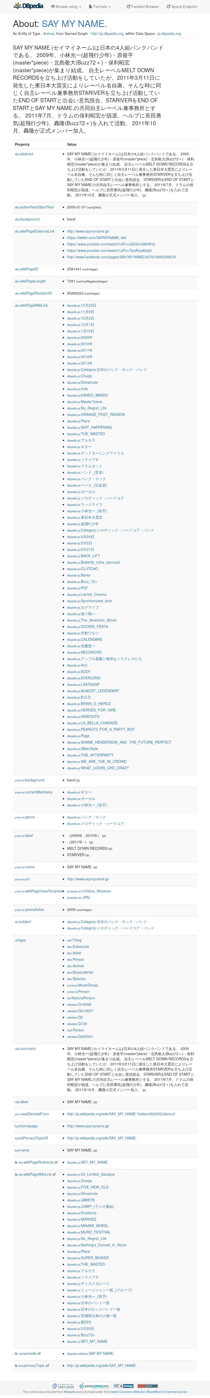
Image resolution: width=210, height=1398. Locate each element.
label (24, 835)
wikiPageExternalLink (35, 231)
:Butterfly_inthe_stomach (93, 562)
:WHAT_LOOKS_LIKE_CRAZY (98, 767)
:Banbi (78, 575)
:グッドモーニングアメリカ (95, 452)
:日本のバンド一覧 (88, 1302)
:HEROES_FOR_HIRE (91, 709)
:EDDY (78, 671)
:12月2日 (80, 318)
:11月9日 (80, 311)
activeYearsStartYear (34, 206)
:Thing (74, 940)
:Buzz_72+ (82, 581)
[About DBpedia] (28, 6)
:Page (78, 735)
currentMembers (33, 791)
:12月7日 (80, 324)
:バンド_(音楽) (85, 472)
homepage (26, 1125)
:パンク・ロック (86, 478)
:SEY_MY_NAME (87, 1162)
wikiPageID (26, 268)
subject (23, 921)
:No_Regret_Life (87, 407)
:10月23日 (81, 305)
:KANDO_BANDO (87, 395)
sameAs (27, 1353)
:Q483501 (80, 1036)
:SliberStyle (82, 748)
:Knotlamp (81, 1212)
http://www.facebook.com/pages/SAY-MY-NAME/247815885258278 (121, 256)
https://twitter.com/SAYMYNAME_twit (96, 237)
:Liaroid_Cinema (87, 594)
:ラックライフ (84, 504)
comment (25, 1048)
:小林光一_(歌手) (87, 510)
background (27, 219)
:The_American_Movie (92, 620)
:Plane (78, 420)
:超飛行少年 (83, 523)
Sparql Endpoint (183, 6)
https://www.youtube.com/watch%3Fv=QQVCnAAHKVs (111, 243)
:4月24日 (80, 536)
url (22, 878)
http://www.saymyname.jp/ (88, 231)
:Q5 (75, 1017)
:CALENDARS (84, 639)
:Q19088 (79, 1004)
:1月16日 (80, 330)
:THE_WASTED (86, 433)
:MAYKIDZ (82, 1219)
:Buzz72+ (81, 1334)
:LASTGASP (83, 684)
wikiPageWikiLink (31, 305)
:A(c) (77, 665)
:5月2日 (79, 542)
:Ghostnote (82, 382)
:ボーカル (81, 491)
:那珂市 (79, 1321)
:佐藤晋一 (81, 645)
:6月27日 (80, 549)
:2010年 (80, 343)
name (25, 866)
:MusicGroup (82, 985)
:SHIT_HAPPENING (89, 427)
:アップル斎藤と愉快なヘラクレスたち (104, 658)
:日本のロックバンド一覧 (93, 1309)
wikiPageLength (30, 281)
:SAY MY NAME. (90, 1353)
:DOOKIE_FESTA (87, 626)
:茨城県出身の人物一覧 (92, 1315)
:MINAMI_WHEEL (88, 1225)
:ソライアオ (83, 459)
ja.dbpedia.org (169, 33)
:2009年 (80, 337)
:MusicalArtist (80, 972)
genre (25, 816)
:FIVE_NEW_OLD (88, 1187)
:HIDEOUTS (83, 716)
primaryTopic (31, 1365)
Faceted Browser (144, 6)
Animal (48, 33)
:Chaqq (79, 375)
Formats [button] (100, 6)
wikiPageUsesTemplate (39, 890)
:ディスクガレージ (88, 1283)
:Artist (74, 952)
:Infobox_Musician (89, 890)
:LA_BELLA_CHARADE (92, 722)
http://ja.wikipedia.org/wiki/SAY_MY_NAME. (102, 1137)
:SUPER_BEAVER (88, 1257)
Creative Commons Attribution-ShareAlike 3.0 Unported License (147, 1392)
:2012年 (80, 356)
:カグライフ (83, 607)
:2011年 (80, 350)
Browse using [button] (67, 6)
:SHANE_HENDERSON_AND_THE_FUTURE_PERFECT (119, 742)
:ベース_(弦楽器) (87, 485)
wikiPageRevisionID (33, 293)
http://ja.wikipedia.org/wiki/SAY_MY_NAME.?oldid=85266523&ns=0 (121, 1113)
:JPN (78, 897)
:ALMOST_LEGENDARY (93, 690)
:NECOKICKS (84, 652)
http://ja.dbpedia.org (107, 33)
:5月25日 (80, 1328)
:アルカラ (81, 440)
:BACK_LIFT (83, 555)
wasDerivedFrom (32, 1113)
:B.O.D (79, 697)
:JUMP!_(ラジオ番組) (90, 1206)
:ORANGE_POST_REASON (96, 414)
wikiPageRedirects (36, 1162)
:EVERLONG (83, 677)
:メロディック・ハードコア (95, 497)
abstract (24, 153)
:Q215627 (80, 1010)
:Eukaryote (78, 946)
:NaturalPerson (81, 997)
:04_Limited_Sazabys (91, 1174)
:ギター (79, 446)
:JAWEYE (81, 1199)
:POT (77, 587)
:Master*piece (84, 401)
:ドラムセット (84, 465)
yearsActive (29, 909)
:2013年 (80, 363)
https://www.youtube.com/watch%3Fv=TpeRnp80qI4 (109, 250)
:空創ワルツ (83, 632)
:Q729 (77, 1023)
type (20, 940)
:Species (76, 978)
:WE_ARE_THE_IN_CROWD (97, 761)
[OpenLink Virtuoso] (63, 1385)
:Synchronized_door (89, 600)
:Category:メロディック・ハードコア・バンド (110, 530)
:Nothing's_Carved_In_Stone (97, 1244)
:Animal (75, 965)
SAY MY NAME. (74, 23)
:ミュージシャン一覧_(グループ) (99, 1289)
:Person (75, 959)
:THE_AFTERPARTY (90, 754)
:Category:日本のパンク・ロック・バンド (107, 369)
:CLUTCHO (82, 568)
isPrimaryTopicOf (31, 1137)
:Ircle (77, 388)
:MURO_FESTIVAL (89, 1232)
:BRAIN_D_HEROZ (89, 703)
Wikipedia (70, 1392)
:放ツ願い (81, 613)
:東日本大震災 (84, 517)
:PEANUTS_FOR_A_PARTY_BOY (100, 729)
